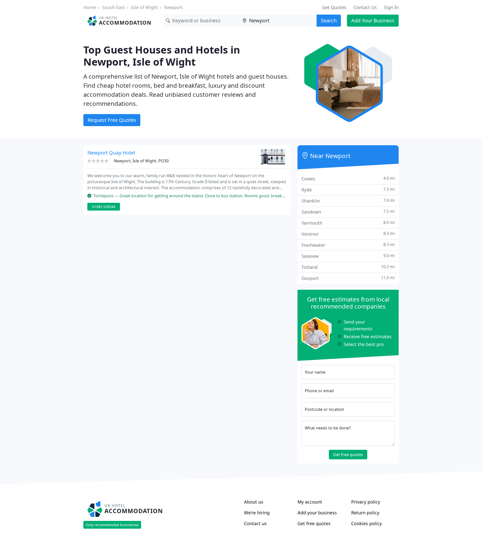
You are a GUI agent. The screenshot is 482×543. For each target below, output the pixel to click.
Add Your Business (372, 20)
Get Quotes (334, 7)
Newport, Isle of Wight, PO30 (141, 161)
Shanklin (348, 201)
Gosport (348, 278)
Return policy (365, 513)
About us (253, 502)
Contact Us (365, 7)
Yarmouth (348, 223)
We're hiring (257, 513)
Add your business (317, 513)
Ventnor (348, 234)
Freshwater (348, 245)
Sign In (391, 7)
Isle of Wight (144, 7)
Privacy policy (365, 502)
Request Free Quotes (112, 120)
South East (113, 7)
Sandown (348, 212)
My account (309, 502)
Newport (173, 7)
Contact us (255, 523)
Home (89, 7)
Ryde (348, 189)
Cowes (348, 178)
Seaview (348, 256)
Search (329, 20)
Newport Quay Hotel (111, 152)
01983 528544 (103, 206)
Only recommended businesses (112, 524)
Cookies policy (366, 523)
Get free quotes (348, 454)
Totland (348, 267)
